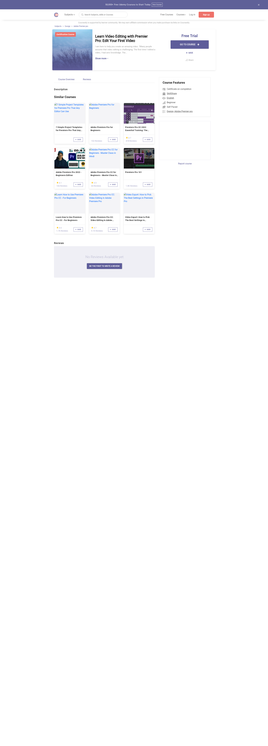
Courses (181, 14)
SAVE (190, 53)
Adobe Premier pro (81, 26)
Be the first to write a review (104, 266)
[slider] (127, 138)
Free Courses (166, 14)
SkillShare (172, 93)
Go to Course (188, 44)
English (170, 98)
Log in (192, 14)
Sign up (206, 15)
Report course (185, 163)
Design (67, 26)
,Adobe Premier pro (183, 111)
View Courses (157, 5)
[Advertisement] (182, 140)
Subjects (58, 26)
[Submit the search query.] (82, 14)
